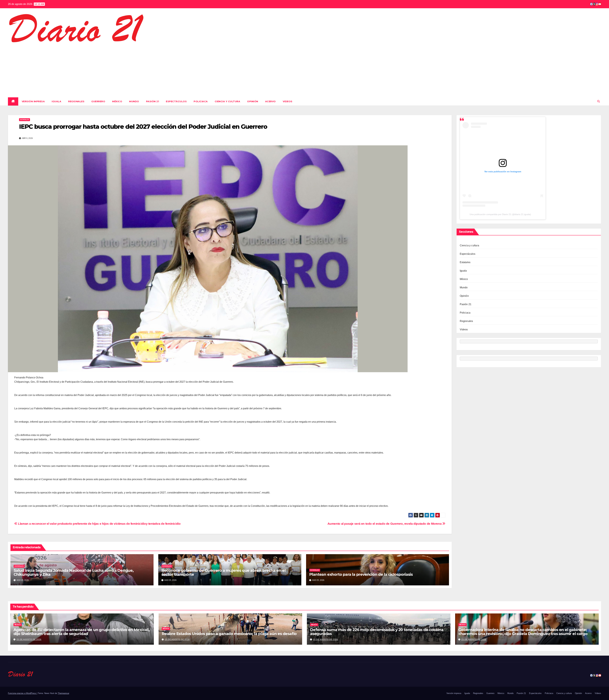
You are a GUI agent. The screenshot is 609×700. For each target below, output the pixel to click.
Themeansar (63, 693)
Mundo (134, 101)
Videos (287, 101)
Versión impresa (33, 101)
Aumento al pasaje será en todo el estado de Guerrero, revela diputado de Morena (384, 523)
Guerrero (98, 101)
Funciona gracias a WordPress (22, 693)
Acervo (270, 101)
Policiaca (201, 101)
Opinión (252, 101)
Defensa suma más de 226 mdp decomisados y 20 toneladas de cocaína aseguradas (376, 631)
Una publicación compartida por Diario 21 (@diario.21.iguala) (500, 214)
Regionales (76, 101)
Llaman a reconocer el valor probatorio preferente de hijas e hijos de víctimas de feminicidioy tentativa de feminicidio (99, 523)
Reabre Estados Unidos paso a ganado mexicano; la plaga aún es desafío (229, 633)
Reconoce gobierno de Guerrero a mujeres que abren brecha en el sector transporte (223, 572)
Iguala (56, 101)
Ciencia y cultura (227, 101)
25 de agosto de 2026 (28, 639)
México (117, 101)
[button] (598, 101)
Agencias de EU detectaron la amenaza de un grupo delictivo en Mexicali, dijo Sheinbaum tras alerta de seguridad (81, 631)
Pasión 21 (152, 101)
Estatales (24, 119)
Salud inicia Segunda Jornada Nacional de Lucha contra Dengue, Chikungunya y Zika (74, 572)
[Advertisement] (304, 69)
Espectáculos (176, 101)
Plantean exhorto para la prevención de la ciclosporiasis (361, 574)
